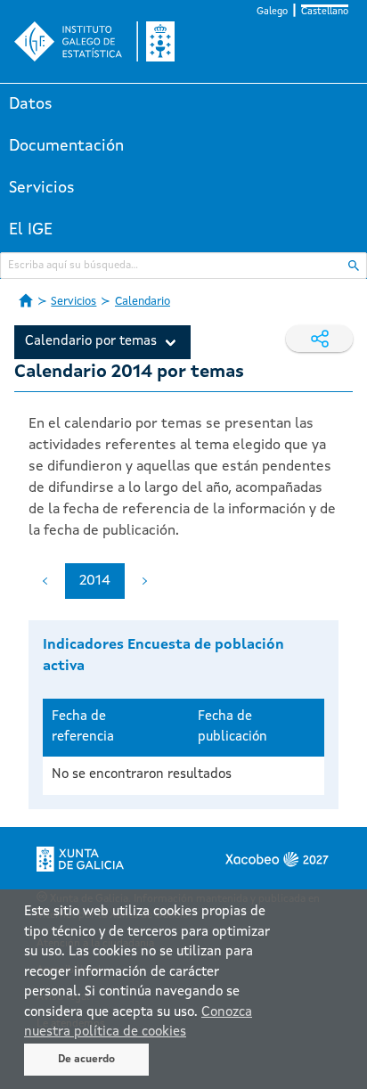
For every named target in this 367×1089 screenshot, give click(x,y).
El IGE (31, 230)
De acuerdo (86, 1059)
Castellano (324, 12)
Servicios (42, 188)
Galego (272, 12)
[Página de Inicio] (25, 300)
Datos (31, 104)
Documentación (66, 146)
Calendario (142, 301)
